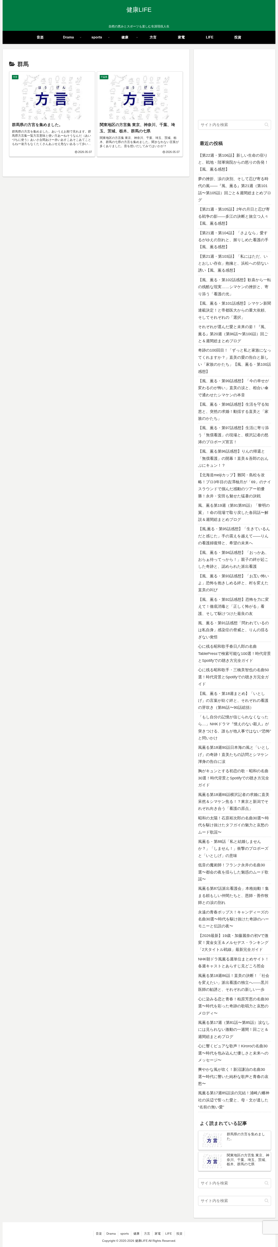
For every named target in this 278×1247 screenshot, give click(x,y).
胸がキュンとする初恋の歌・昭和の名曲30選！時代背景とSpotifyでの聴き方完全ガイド (233, 778)
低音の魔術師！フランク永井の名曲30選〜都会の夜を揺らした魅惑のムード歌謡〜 (233, 872)
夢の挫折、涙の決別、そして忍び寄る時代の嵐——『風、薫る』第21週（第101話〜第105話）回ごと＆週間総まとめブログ (234, 189)
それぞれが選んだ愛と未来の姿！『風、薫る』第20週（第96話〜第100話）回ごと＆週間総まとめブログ (233, 334)
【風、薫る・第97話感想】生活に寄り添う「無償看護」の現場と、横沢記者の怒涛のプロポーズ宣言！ (233, 435)
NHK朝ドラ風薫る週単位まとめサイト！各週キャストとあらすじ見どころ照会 (233, 962)
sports (124, 1233)
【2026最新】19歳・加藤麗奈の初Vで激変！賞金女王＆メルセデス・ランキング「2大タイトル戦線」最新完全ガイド (233, 942)
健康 (136, 1233)
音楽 (99, 1233)
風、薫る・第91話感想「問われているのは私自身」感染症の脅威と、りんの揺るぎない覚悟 (233, 630)
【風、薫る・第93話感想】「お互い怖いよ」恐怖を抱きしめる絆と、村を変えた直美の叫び (233, 583)
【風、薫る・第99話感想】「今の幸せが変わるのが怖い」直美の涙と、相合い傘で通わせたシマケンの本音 (233, 388)
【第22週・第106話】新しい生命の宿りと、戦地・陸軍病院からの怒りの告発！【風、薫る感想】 (233, 162)
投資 (179, 1233)
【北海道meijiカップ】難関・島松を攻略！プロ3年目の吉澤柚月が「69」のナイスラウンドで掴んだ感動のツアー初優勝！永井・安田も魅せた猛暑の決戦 (234, 485)
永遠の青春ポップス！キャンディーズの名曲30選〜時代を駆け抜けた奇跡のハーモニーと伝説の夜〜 (233, 919)
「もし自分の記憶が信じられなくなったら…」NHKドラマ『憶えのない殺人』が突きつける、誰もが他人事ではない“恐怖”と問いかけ (234, 727)
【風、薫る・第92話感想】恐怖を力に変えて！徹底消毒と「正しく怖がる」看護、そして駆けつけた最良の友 (233, 606)
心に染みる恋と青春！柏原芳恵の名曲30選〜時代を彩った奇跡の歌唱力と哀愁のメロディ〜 (233, 1006)
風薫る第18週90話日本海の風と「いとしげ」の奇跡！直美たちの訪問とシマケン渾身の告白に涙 (233, 754)
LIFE (168, 1233)
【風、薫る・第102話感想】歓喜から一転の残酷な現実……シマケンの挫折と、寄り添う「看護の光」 (234, 287)
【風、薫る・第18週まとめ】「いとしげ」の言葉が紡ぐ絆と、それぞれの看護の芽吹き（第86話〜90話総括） (233, 700)
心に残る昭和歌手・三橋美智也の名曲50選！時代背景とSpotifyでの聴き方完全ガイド (233, 677)
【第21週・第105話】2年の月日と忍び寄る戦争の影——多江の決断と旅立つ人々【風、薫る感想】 (234, 216)
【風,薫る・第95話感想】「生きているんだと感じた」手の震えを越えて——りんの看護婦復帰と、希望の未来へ (234, 536)
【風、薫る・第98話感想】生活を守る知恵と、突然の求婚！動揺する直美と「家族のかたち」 (233, 411)
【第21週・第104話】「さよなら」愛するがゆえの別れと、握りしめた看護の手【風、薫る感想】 (233, 240)
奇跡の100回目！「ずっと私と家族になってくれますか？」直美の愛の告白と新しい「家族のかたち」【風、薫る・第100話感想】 (234, 361)
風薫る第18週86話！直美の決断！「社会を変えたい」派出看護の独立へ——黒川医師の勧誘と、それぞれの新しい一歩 (233, 982)
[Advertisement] (234, 83)
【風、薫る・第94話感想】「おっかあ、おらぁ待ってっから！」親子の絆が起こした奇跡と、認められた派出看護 (233, 559)
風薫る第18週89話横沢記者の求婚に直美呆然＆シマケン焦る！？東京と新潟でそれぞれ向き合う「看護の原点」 (233, 801)
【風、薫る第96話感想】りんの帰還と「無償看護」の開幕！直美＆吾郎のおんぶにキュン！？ (233, 458)
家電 (158, 1233)
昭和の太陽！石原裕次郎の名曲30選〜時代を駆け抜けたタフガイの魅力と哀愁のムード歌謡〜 (233, 825)
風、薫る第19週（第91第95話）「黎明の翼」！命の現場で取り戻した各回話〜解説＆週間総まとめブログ (234, 512)
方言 (147, 1233)
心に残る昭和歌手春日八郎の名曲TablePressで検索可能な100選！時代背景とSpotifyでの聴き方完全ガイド (234, 653)
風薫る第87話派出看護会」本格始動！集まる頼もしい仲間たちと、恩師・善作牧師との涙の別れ (233, 895)
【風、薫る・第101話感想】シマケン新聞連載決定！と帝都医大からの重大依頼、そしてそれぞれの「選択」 (234, 310)
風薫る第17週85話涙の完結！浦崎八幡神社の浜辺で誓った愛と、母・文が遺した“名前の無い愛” (233, 1100)
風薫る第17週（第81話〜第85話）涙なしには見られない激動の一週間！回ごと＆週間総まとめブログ (234, 1029)
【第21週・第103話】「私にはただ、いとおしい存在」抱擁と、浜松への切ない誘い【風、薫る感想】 (233, 263)
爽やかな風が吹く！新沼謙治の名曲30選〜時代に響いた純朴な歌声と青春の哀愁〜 (233, 1076)
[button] (266, 124)
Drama (111, 1233)
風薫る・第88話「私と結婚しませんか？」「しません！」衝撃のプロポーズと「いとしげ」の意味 (233, 848)
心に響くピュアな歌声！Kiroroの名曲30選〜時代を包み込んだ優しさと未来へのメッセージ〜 (233, 1053)
